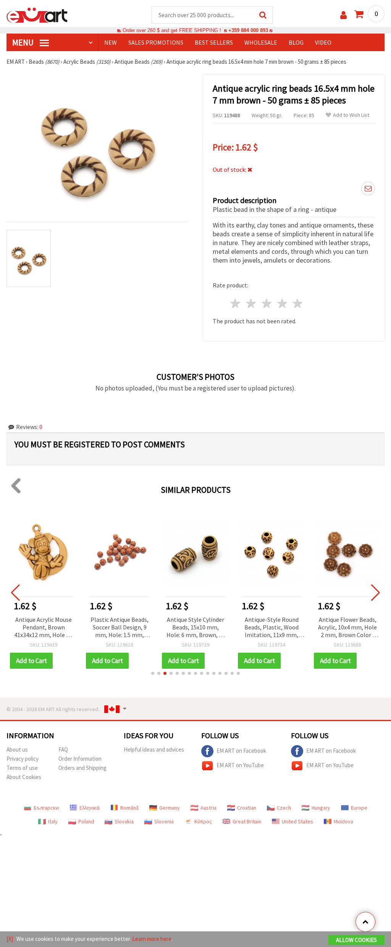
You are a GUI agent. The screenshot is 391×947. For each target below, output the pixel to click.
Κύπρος (203, 821)
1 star (236, 303)
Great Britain (247, 821)
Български (46, 807)
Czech (284, 807)
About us (17, 749)
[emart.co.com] (37, 14)
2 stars (251, 303)
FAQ (63, 749)
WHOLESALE (260, 42)
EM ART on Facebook (241, 750)
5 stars (298, 303)
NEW (110, 42)
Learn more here (151, 938)
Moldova (343, 821)
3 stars (267, 303)
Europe (359, 807)
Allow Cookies (356, 940)
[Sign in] (343, 15)
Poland (86, 821)
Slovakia (124, 821)
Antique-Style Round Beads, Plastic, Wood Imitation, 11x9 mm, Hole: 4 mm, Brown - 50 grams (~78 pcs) (271, 628)
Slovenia (164, 821)
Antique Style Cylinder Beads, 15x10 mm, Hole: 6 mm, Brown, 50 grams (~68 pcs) (195, 628)
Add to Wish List (351, 115)
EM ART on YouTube (240, 765)
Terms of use (22, 767)
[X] (9, 938)
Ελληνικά (89, 807)
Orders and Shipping (82, 767)
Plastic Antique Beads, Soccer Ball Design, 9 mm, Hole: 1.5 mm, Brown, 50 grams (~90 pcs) (119, 628)
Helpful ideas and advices (154, 749)
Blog (296, 42)
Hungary (321, 807)
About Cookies (23, 777)
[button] (152, 673)
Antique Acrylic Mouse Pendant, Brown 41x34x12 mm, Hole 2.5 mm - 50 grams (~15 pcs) (43, 628)
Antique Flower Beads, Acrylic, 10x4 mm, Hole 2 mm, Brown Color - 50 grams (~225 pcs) (347, 628)
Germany (169, 807)
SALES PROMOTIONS (155, 42)
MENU (23, 42)
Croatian (246, 807)
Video (323, 42)
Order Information (80, 758)
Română (129, 807)
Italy (53, 821)
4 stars (282, 303)
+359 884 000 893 (248, 30)
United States (297, 821)
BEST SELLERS (214, 42)
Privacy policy (22, 758)
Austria (208, 807)
